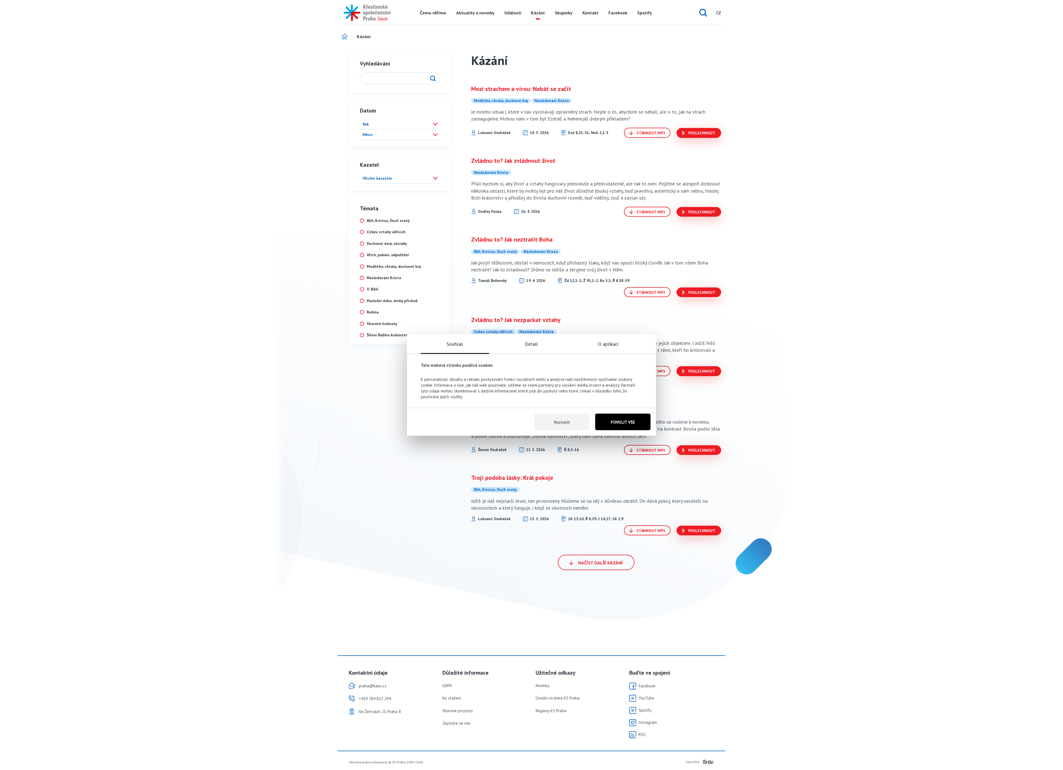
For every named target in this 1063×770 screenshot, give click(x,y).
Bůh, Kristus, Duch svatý (388, 221)
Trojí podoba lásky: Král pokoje (512, 477)
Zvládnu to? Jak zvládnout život (513, 160)
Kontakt (590, 12)
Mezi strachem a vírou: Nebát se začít (521, 89)
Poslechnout (701, 132)
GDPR (447, 685)
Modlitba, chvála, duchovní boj (394, 266)
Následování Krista (384, 278)
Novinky (542, 685)
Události (512, 12)
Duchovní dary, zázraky (387, 244)
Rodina (373, 312)
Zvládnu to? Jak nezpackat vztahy (516, 320)
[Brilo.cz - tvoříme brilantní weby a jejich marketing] (708, 761)
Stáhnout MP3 (650, 132)
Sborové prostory (457, 710)
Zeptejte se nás (456, 723)
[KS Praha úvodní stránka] (365, 12)
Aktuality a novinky (475, 12)
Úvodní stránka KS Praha (557, 698)
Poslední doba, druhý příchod (392, 301)
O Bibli (372, 289)
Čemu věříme (433, 12)
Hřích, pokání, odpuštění (388, 255)
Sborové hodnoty (382, 324)
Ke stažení (451, 698)
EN (708, 12)
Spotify (644, 12)
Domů (347, 36)
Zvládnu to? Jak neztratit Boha (512, 239)
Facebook (617, 12)
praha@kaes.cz (372, 685)
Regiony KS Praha (551, 710)
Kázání (538, 12)
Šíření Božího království (387, 335)
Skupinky (563, 12)
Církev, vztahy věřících (386, 232)
